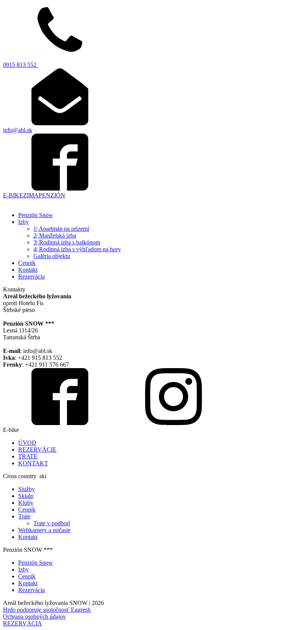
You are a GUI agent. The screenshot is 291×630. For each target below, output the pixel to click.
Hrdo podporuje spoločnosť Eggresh (47, 609)
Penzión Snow (35, 215)
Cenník (27, 263)
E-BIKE (13, 195)
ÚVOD (27, 442)
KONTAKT (33, 463)
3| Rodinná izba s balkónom (66, 242)
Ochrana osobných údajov (34, 616)
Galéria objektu (51, 256)
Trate (24, 516)
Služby (26, 489)
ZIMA (31, 195)
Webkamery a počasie (44, 530)
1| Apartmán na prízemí (61, 228)
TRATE (28, 456)
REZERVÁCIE (37, 449)
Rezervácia (31, 276)
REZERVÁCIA (22, 623)
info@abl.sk (17, 130)
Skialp (25, 496)
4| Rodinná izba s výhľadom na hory (77, 249)
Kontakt (28, 269)
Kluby (25, 502)
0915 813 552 (20, 64)
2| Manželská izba (54, 235)
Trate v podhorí (51, 523)
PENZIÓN (52, 195)
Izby (23, 222)
